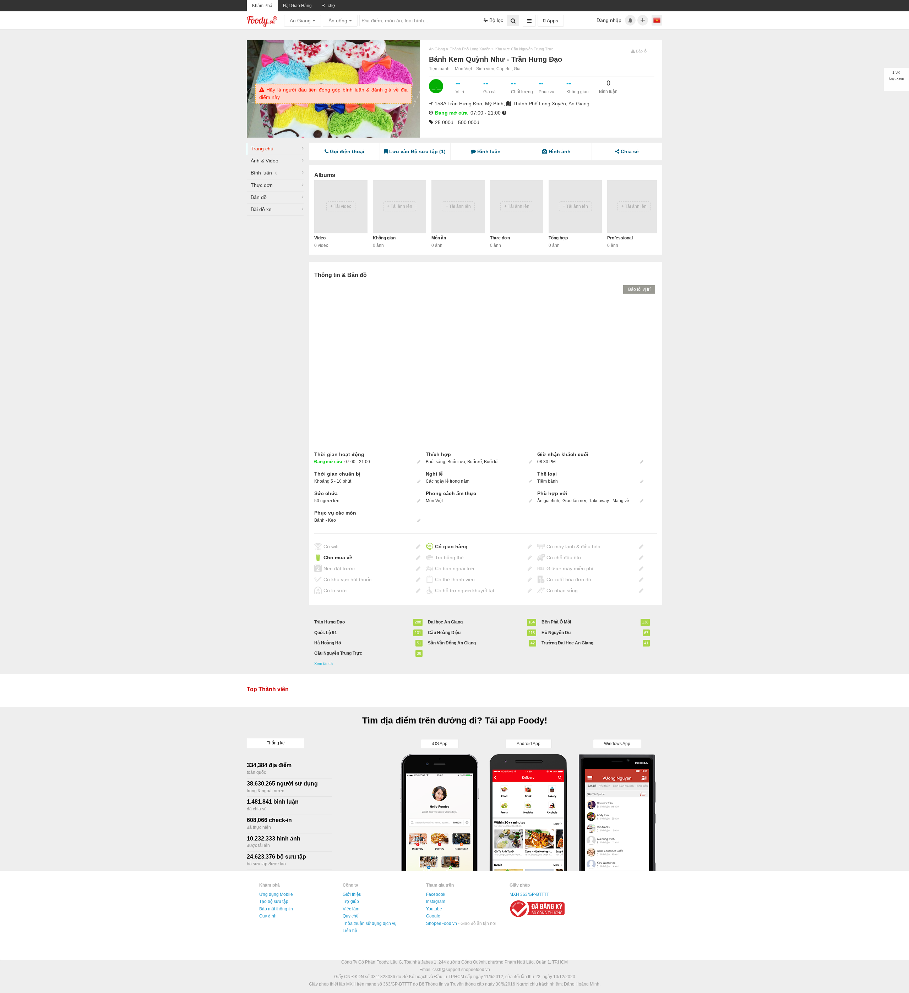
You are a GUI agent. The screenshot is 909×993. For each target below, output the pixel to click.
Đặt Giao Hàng (297, 5)
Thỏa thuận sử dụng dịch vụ (370, 923)
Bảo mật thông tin (276, 908)
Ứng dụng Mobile (276, 894)
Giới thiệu (352, 894)
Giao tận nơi (574, 500)
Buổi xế (474, 461)
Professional (620, 237)
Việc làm (351, 908)
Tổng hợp (558, 237)
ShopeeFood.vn (442, 923)
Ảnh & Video (264, 160)
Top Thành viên (268, 689)
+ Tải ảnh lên (399, 206)
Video (320, 237)
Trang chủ (262, 148)
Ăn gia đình (548, 500)
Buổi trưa (456, 461)
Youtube (434, 908)
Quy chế (351, 916)
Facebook (435, 894)
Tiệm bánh (439, 68)
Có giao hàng (451, 546)
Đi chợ (328, 5)
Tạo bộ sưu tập (273, 901)
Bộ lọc (495, 20)
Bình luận (264, 173)
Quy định (268, 916)
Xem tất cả (323, 663)
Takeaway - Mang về (609, 500)
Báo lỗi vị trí (639, 289)
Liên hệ (350, 930)
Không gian (384, 237)
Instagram (435, 901)
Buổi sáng (435, 461)
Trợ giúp (351, 901)
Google (433, 916)
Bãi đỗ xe (261, 209)
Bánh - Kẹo (325, 520)
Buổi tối (491, 461)
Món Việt (463, 68)
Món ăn (438, 237)
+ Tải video (341, 206)
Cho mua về (337, 557)
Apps (551, 20)
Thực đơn (262, 185)
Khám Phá (262, 5)
